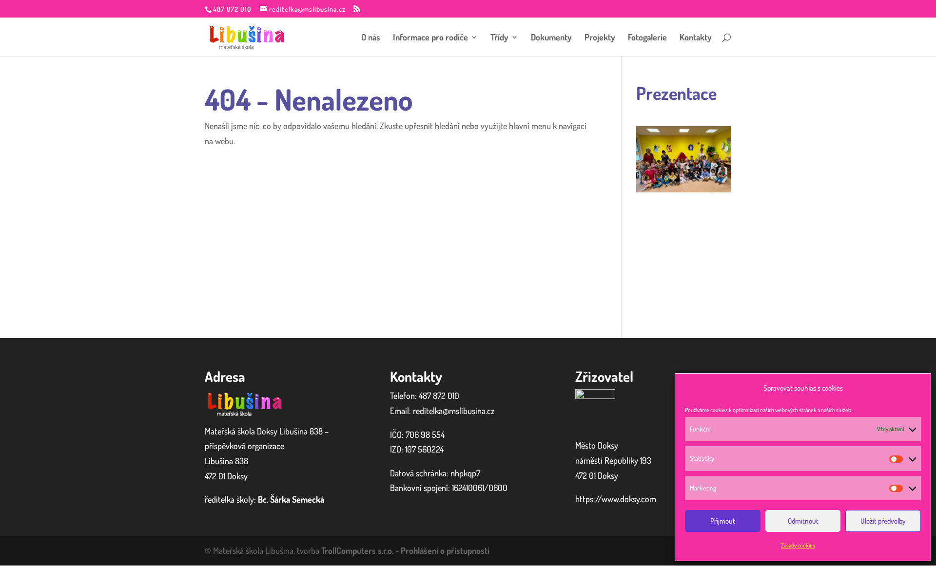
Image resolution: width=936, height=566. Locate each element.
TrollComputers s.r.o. (357, 550)
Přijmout (722, 521)
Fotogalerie (647, 38)
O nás (370, 38)
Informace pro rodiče (430, 38)
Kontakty (696, 38)
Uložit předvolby (883, 521)
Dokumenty (551, 38)
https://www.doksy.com (615, 498)
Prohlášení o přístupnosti (445, 550)
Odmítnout (803, 521)
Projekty (600, 38)
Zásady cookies (798, 545)
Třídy (499, 38)
